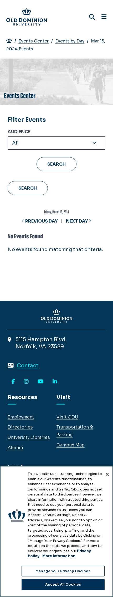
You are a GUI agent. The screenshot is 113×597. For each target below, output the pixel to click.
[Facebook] (13, 382)
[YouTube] (41, 382)
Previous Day (41, 221)
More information (58, 556)
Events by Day (69, 41)
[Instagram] (26, 382)
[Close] (107, 474)
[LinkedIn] (55, 382)
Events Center (33, 41)
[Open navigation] (104, 16)
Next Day (77, 221)
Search (27, 188)
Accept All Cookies (63, 584)
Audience (19, 131)
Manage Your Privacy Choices (63, 571)
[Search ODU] (92, 17)
